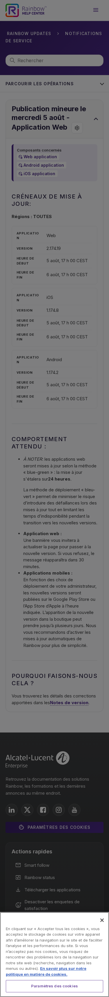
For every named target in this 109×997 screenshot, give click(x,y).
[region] (54, 954)
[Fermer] (102, 920)
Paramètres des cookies (54, 986)
